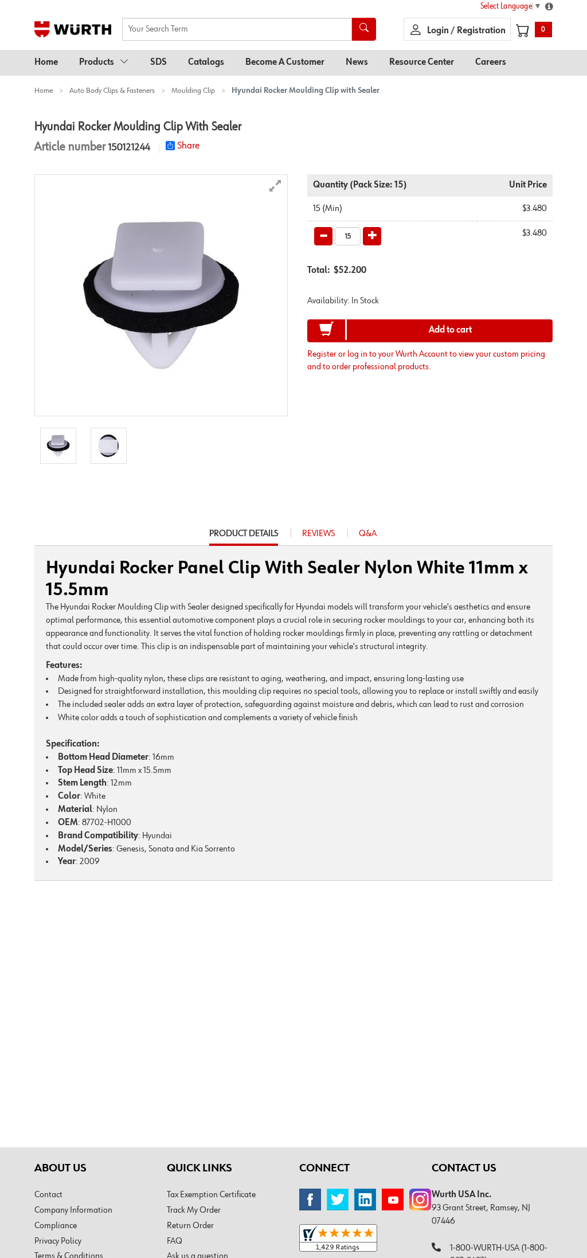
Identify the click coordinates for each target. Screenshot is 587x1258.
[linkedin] (365, 1199)
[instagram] (420, 1199)
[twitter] (338, 1199)
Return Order (190, 1225)
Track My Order (194, 1210)
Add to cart (450, 330)
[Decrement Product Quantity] (323, 236)
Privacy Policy (57, 1241)
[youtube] (393, 1199)
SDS (158, 62)
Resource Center (421, 62)
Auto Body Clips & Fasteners (112, 91)
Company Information (73, 1210)
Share (188, 145)
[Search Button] (364, 29)
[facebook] (310, 1199)
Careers (490, 62)
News (357, 62)
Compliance (55, 1225)
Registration (481, 31)
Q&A (368, 533)
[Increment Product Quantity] (372, 236)
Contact (48, 1195)
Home (46, 62)
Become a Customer (284, 62)
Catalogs (206, 62)
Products (96, 62)
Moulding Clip (193, 91)
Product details (243, 537)
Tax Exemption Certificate (211, 1195)
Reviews (318, 533)
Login (439, 31)
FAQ (174, 1241)
